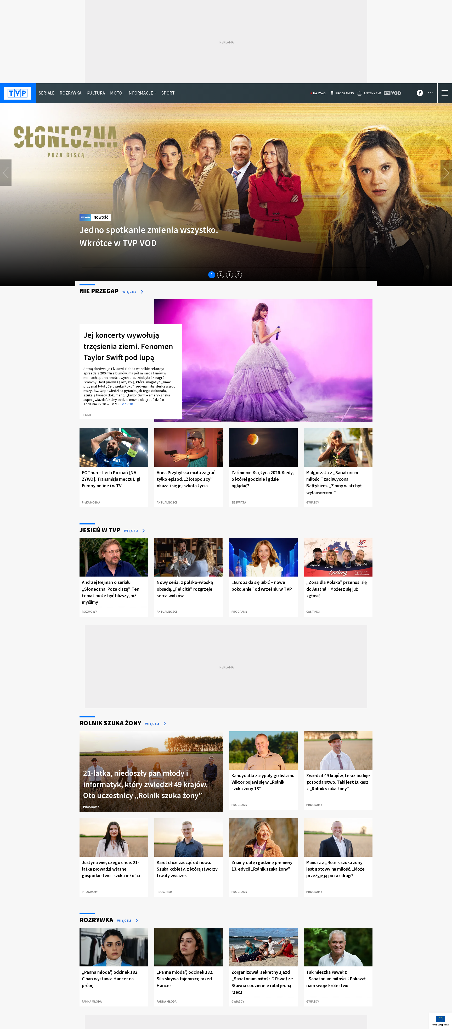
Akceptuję (402, 995)
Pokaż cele (402, 1010)
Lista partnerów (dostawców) (224, 1009)
